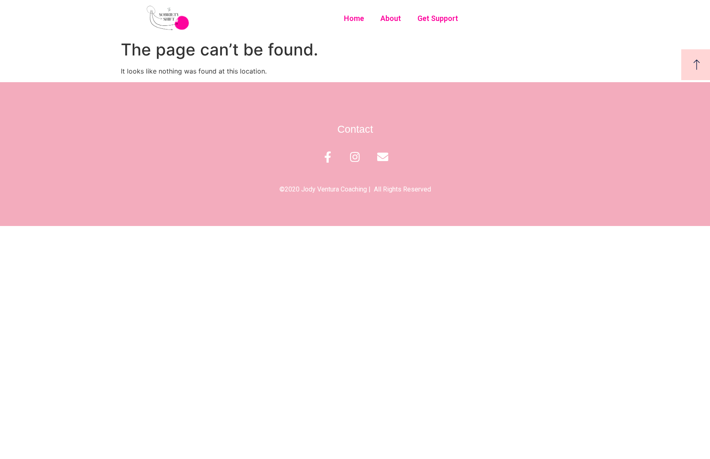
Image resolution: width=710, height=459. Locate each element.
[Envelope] (382, 156)
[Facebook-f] (327, 156)
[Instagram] (355, 156)
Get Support (437, 18)
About (390, 18)
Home (354, 18)
